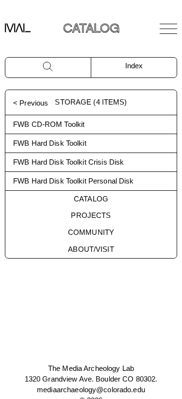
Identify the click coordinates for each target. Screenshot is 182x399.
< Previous (30, 103)
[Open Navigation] (168, 28)
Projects (91, 215)
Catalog (91, 199)
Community (91, 232)
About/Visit (91, 249)
